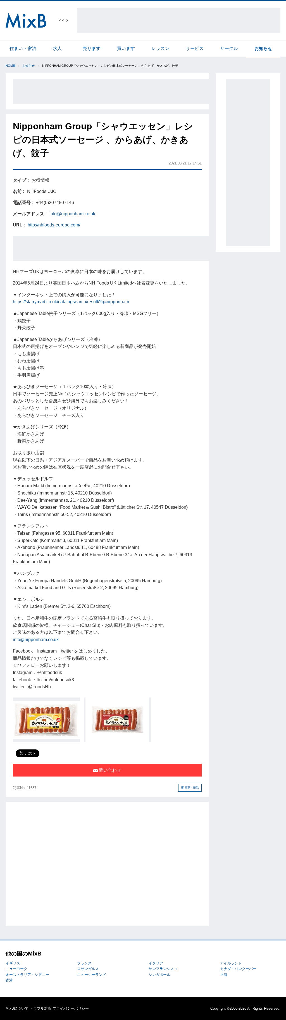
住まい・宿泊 (22, 48)
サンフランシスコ (163, 969)
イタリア (156, 963)
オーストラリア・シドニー (27, 975)
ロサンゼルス (88, 969)
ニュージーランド (91, 975)
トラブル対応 (40, 1008)
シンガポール (159, 975)
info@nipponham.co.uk (72, 213)
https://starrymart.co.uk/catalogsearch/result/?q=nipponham (71, 301)
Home (10, 65)
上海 (223, 975)
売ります (92, 48)
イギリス (13, 963)
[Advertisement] (178, 20)
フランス (84, 963)
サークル (229, 48)
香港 (9, 980)
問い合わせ (109, 770)
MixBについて (17, 1008)
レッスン (160, 48)
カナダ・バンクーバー (238, 969)
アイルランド (231, 963)
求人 (57, 48)
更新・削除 (191, 787)
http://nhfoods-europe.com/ (54, 225)
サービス (195, 48)
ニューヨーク (16, 969)
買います (126, 48)
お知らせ (263, 48)
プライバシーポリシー (71, 1008)
